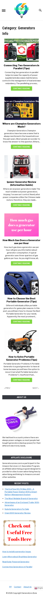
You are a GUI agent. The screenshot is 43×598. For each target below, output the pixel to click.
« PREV (7, 388)
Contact (17, 587)
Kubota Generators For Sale (17, 509)
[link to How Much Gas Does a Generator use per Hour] (21, 224)
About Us (28, 587)
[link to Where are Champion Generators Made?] (21, 108)
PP (10, 587)
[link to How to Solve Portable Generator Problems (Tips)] (21, 341)
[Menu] (3, 11)
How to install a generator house (16, 552)
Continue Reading (21, 88)
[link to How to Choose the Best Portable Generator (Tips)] (21, 283)
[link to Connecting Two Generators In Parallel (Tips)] (21, 50)
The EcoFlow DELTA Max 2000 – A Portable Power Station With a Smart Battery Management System (21, 492)
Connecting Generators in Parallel (17, 567)
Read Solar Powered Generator (15, 562)
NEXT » (36, 388)
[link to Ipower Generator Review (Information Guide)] (21, 166)
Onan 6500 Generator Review (18, 513)
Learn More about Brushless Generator (19, 557)
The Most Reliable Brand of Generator (21, 498)
